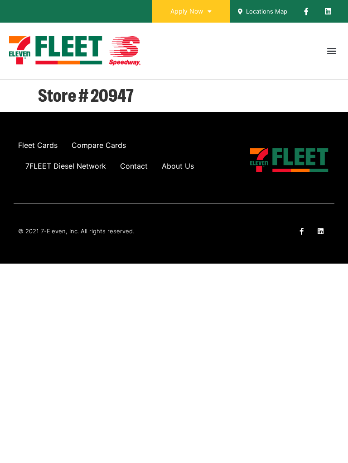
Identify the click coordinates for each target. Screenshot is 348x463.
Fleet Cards (38, 145)
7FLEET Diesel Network (65, 165)
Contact (134, 165)
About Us (178, 165)
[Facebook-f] (306, 11)
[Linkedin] (328, 11)
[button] (331, 50)
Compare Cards (99, 145)
